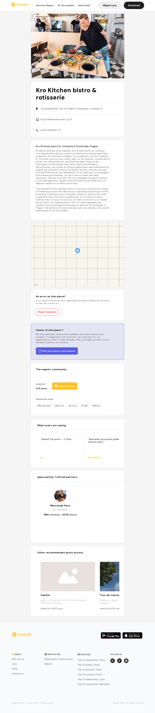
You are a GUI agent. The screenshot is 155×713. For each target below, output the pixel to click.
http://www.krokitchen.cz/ (55, 119)
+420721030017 (49, 130)
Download (134, 5)
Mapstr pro (110, 5)
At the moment (66, 5)
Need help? (84, 5)
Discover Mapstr (45, 5)
